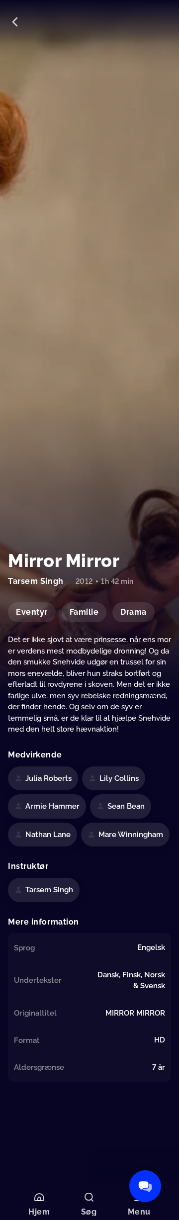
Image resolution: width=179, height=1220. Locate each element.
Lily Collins (119, 778)
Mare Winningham (130, 834)
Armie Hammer (52, 806)
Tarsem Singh (49, 889)
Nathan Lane (48, 834)
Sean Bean (126, 806)
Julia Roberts (48, 778)
